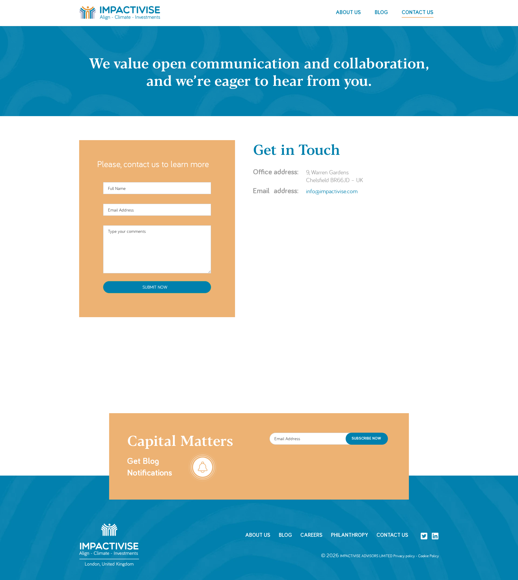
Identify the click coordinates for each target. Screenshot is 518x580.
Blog (285, 535)
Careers (311, 535)
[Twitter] (424, 536)
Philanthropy (349, 535)
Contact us (392, 535)
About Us (257, 535)
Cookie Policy (428, 555)
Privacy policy (404, 555)
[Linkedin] (435, 536)
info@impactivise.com (332, 191)
